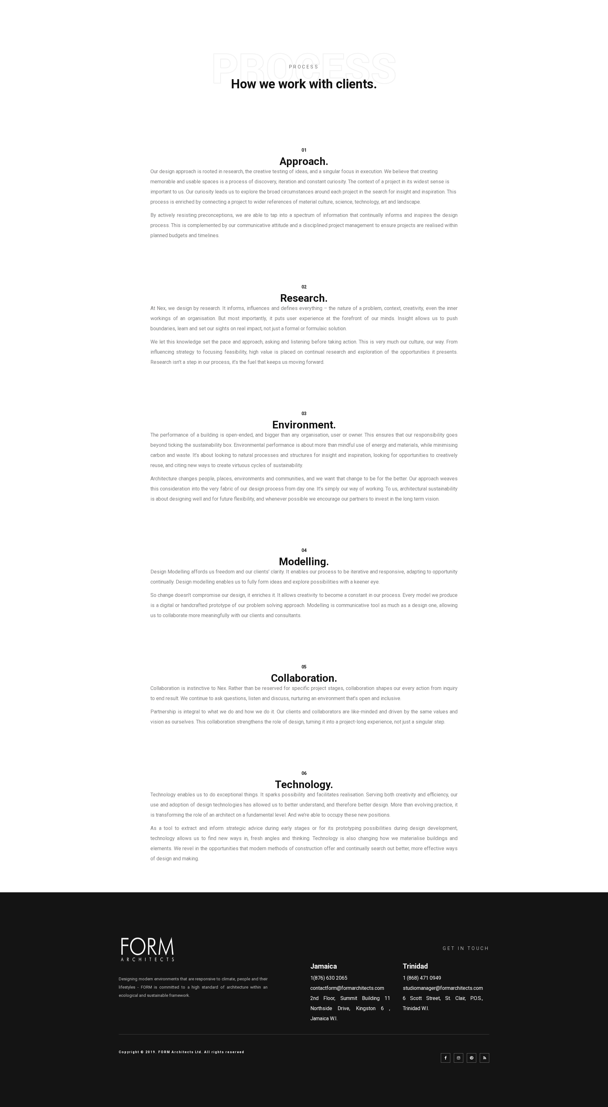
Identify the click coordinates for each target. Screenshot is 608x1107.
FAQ (483, 21)
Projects (452, 21)
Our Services (406, 21)
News (507, 21)
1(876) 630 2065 (328, 978)
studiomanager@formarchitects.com (443, 988)
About (366, 21)
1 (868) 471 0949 (422, 978)
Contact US (544, 21)
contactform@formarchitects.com (347, 988)
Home (337, 21)
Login (582, 21)
